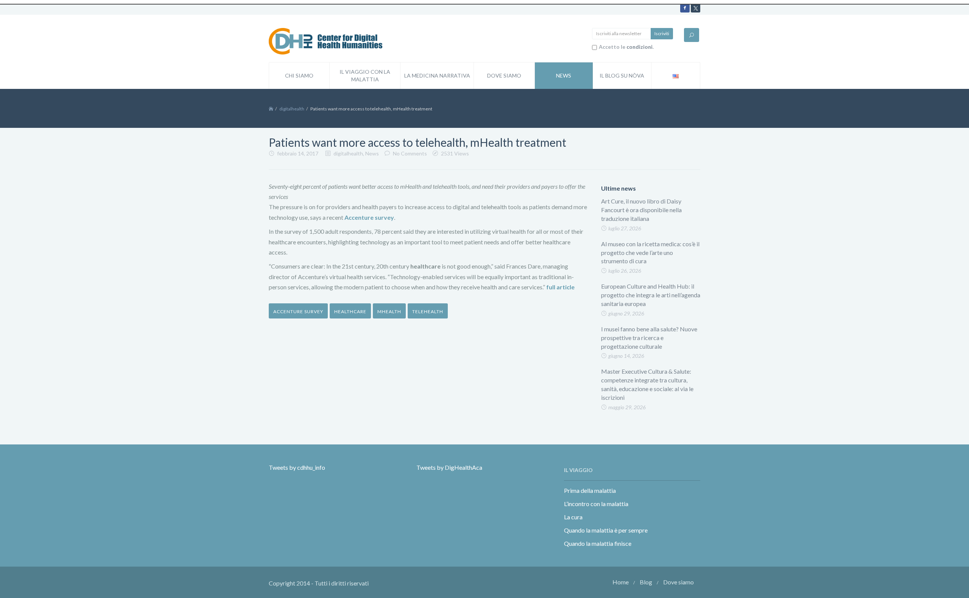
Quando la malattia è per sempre (606, 530)
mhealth (389, 311)
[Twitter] (695, 7)
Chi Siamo (299, 75)
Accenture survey (298, 311)
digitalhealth (291, 109)
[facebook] (685, 7)
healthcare (350, 311)
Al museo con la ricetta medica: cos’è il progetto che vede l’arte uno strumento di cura (650, 252)
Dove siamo (504, 75)
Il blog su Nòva (622, 75)
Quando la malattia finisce (597, 543)
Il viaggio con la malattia (365, 75)
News (563, 75)
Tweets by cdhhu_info (297, 467)
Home (620, 582)
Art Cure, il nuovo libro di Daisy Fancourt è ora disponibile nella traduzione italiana (641, 209)
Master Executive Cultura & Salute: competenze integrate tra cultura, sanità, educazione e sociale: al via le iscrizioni (647, 384)
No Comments (410, 153)
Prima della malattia (590, 490)
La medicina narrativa (437, 75)
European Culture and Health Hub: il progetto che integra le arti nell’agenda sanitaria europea (650, 295)
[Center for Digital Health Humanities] (325, 40)
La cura (573, 516)
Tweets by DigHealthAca (449, 467)
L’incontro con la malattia (596, 503)
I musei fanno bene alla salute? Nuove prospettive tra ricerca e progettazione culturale (649, 337)
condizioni (639, 46)
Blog (646, 582)
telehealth (427, 311)
